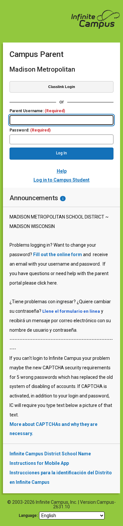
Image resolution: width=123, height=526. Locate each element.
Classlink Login (61, 87)
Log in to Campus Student (61, 180)
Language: (28, 515)
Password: (30, 130)
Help (62, 171)
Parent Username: (37, 111)
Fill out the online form (57, 254)
